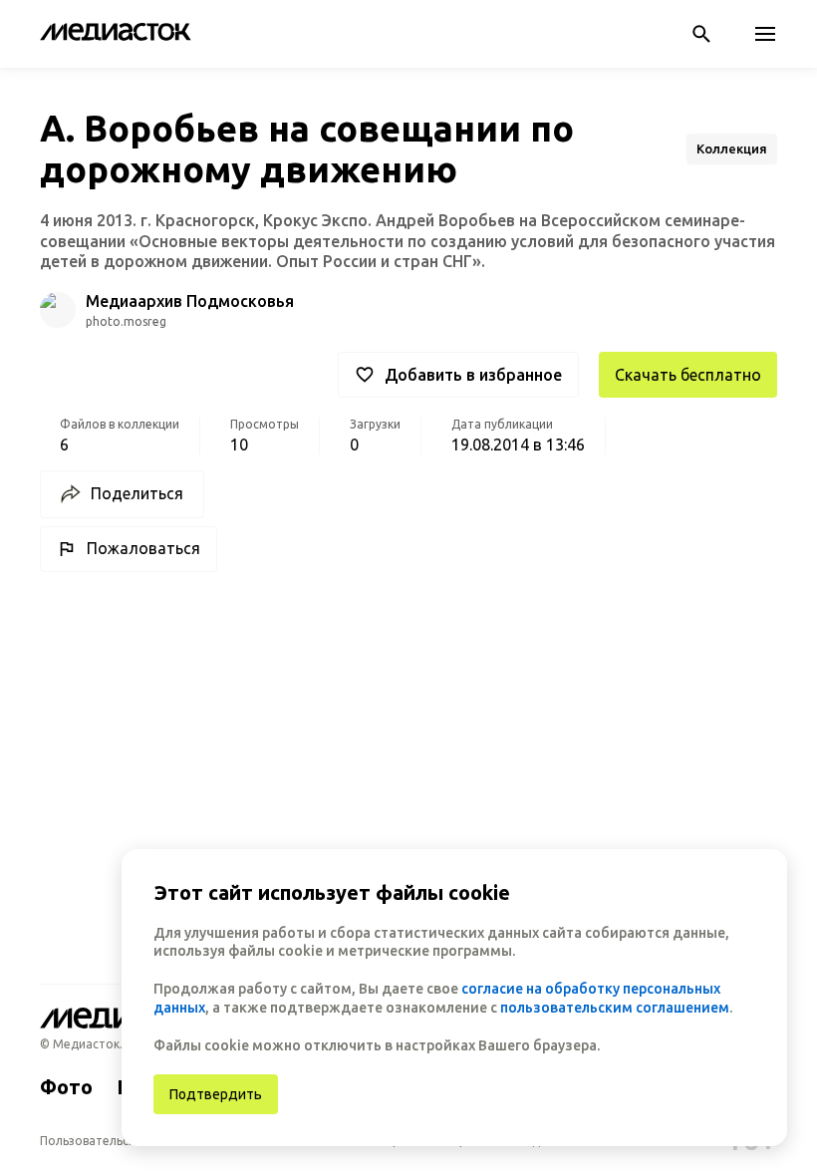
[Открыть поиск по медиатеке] (701, 34)
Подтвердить (215, 1094)
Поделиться (137, 493)
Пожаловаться (143, 548)
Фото (66, 1086)
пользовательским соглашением (614, 1008)
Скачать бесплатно (688, 375)
